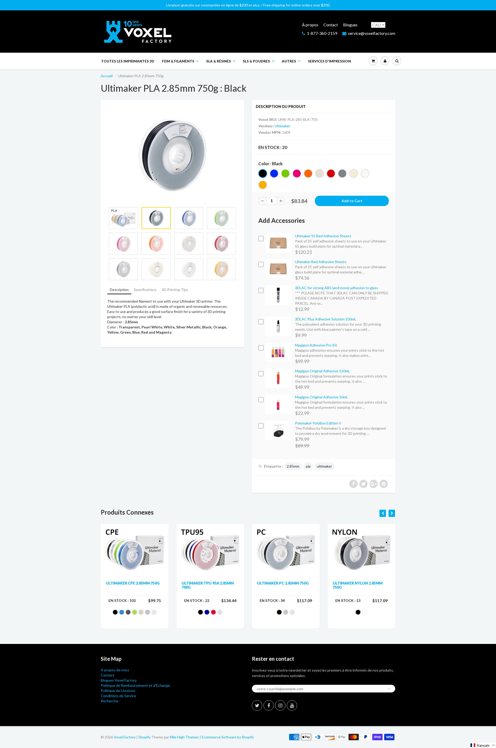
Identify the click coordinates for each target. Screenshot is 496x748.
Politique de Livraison (118, 690)
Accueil (107, 76)
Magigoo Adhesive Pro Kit (316, 345)
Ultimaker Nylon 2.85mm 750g (358, 585)
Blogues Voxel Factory (119, 680)
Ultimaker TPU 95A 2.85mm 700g (208, 585)
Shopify (144, 737)
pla (308, 466)
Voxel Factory (125, 737)
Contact (330, 24)
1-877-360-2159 (322, 33)
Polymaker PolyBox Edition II (318, 423)
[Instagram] (280, 705)
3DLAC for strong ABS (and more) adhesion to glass (336, 288)
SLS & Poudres (256, 61)
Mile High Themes (184, 737)
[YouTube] (292, 705)
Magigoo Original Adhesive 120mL (322, 371)
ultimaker (324, 466)
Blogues (350, 24)
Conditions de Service (118, 696)
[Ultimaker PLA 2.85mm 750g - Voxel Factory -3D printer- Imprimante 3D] (172, 154)
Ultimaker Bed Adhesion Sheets (320, 261)
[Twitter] (257, 705)
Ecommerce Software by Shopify (228, 737)
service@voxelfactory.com (371, 33)
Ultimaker (282, 126)
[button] (483, 745)
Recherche (109, 701)
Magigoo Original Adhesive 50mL (321, 397)
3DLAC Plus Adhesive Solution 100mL (325, 319)
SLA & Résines (218, 61)
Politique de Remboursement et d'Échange (135, 685)
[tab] (119, 290)
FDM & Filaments (178, 61)
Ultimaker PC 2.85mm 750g (283, 583)
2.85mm (293, 466)
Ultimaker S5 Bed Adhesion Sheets (323, 236)
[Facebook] (269, 705)
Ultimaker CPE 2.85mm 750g (133, 583)
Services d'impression (329, 61)
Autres (289, 61)
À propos (310, 24)
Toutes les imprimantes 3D (127, 61)
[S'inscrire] (389, 689)
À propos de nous (115, 670)
